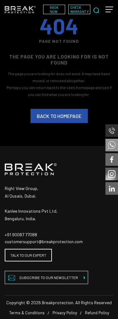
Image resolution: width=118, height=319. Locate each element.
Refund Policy (97, 312)
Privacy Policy (65, 312)
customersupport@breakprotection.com (44, 241)
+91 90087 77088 (21, 234)
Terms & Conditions (27, 312)
